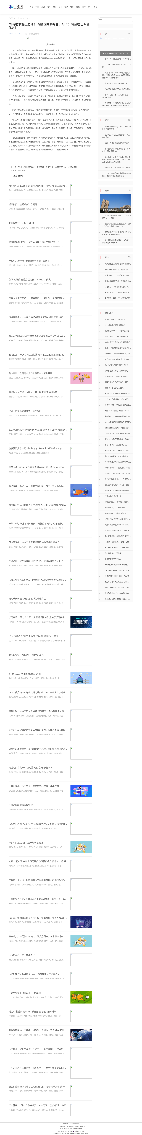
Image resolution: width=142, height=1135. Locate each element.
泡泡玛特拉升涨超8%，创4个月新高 (26, 655)
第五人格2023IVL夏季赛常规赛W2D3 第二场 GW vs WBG (37, 336)
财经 (89, 7)
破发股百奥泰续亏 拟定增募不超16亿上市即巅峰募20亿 (35, 448)
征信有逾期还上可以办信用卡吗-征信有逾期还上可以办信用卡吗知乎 (118, 371)
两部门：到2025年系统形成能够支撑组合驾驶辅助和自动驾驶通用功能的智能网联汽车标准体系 (116, 75)
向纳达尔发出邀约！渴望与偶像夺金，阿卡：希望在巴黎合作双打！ (38, 185)
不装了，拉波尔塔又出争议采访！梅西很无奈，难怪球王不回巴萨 (118, 348)
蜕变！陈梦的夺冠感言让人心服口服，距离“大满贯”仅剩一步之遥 (38, 1086)
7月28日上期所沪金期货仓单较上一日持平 (29, 261)
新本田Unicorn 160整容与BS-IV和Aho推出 (118, 376)
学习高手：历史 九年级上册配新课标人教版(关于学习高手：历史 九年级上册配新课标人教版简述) (38, 617)
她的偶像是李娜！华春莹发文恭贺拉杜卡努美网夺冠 (118, 587)
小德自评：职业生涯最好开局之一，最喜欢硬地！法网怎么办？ (38, 1049)
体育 (55, 7)
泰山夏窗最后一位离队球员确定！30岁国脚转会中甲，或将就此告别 (118, 536)
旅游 (66, 7)
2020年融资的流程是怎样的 (115, 325)
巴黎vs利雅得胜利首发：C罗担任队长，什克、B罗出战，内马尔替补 (118, 530)
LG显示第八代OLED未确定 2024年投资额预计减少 (33, 636)
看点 (95, 7)
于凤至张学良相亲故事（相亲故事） (26, 993)
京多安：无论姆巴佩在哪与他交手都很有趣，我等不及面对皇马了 (38, 880)
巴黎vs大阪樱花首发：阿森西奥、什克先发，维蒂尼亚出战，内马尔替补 (48, 167)
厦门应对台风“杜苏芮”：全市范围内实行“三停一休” (118, 485)
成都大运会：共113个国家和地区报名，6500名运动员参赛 (118, 336)
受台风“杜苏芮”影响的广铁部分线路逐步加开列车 (32, 1011)
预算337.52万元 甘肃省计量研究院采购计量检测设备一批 (118, 502)
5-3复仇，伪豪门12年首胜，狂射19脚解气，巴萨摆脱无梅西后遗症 (118, 542)
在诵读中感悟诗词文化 (113, 496)
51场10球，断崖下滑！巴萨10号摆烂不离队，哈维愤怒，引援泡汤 (38, 523)
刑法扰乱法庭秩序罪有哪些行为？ (117, 428)
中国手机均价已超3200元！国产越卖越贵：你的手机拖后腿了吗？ (118, 382)
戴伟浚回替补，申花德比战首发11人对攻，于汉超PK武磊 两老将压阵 (38, 1030)
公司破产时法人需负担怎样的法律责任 (27, 598)
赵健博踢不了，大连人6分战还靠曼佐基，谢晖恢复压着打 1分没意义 (38, 317)
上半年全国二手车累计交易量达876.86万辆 (115, 96)
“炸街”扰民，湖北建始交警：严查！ (26, 673)
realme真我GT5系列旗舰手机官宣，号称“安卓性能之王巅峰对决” (118, 422)
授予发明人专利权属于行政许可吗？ (118, 433)
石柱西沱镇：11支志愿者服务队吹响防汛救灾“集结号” (34, 542)
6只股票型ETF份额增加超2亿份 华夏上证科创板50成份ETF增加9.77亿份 (118, 513)
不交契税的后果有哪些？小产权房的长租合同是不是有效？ (116, 241)
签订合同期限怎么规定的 (21, 805)
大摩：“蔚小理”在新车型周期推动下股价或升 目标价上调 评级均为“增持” (38, 861)
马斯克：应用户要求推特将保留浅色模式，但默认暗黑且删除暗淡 (38, 824)
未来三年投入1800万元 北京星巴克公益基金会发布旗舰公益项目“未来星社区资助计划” (38, 580)
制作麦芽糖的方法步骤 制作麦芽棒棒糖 (118, 565)
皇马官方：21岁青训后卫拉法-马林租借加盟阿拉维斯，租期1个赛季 (38, 354)
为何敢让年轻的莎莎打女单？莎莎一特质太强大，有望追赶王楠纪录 (118, 473)
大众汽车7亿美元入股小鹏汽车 (116, 83)
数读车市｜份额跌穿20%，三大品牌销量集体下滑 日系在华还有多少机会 (116, 104)
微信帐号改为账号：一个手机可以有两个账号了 (118, 479)
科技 (84, 7)
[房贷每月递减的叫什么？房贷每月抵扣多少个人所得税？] (115, 203)
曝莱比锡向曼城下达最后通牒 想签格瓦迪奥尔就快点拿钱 (36, 711)
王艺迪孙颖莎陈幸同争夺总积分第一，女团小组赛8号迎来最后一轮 (38, 1068)
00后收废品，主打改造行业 (115, 508)
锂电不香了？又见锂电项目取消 (116, 445)
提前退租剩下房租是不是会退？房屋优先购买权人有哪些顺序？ (116, 233)
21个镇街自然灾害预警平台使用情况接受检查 (118, 599)
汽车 (37, 7)
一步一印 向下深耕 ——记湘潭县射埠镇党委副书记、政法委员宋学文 (118, 547)
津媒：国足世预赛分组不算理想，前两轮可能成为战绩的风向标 (118, 525)
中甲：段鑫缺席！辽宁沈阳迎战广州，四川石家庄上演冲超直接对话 (38, 692)
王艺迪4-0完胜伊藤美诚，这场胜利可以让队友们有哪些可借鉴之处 (118, 359)
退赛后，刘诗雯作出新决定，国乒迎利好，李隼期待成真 (36, 936)
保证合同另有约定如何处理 (115, 319)
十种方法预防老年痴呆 (113, 559)
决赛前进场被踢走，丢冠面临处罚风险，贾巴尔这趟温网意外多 (38, 749)
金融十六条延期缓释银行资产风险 (25, 411)
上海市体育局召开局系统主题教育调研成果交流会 (118, 439)
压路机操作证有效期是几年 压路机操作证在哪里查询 (34, 974)
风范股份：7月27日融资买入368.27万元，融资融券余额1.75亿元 (118, 451)
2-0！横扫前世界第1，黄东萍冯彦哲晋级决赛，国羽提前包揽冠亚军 (118, 399)
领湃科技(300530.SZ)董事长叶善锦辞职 (118, 331)
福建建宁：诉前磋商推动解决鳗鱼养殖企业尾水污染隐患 (118, 490)
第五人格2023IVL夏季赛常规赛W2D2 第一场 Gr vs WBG (36, 467)
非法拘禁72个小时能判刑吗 (22, 223)
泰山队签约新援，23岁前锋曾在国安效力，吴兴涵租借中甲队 (118, 456)
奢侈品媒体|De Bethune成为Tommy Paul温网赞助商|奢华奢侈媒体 (118, 593)
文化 (72, 7)
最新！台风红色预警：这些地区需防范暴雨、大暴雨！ (118, 393)
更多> (129, 33)
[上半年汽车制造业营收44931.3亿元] (115, 47)
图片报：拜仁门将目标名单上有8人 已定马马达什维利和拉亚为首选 (38, 505)
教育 (78, 7)
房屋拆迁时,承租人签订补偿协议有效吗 (118, 365)
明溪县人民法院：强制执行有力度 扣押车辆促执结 (33, 392)
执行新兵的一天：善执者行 (22, 955)
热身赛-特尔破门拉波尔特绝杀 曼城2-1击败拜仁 (118, 576)
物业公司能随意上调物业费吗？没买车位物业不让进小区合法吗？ (116, 225)
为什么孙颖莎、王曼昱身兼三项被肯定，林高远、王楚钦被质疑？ (118, 468)
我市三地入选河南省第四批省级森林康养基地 (30, 373)
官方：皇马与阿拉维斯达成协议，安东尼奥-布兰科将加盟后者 (118, 582)
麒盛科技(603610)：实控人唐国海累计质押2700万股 (34, 242)
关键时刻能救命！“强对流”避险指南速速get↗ (30, 767)
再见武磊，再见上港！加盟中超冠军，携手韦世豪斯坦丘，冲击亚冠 (38, 486)
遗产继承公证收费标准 (113, 553)
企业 (60, 7)
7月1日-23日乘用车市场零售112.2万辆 (116, 66)
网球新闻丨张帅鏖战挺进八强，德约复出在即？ (118, 354)
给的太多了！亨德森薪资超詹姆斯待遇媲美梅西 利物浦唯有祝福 (118, 342)
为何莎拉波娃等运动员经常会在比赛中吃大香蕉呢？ (118, 462)
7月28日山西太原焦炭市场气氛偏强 (26, 842)
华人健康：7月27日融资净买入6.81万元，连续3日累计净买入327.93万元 (38, 1105)
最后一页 (21, 171)
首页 (31, 7)
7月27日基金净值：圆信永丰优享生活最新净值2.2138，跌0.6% (118, 570)
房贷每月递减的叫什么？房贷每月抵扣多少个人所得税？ (116, 217)
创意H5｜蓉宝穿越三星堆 (114, 388)
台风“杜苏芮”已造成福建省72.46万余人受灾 (30, 279)
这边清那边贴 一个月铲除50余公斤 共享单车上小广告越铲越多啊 (38, 429)
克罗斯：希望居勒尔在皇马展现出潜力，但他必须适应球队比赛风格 (38, 730)
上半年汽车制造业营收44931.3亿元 (118, 59)
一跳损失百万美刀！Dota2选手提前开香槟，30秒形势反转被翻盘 (38, 899)
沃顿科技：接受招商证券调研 (23, 204)
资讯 (43, 7)
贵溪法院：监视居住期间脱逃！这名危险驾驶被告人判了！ (37, 561)
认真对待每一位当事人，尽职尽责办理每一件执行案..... (35, 786)
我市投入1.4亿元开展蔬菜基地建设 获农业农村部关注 (118, 519)
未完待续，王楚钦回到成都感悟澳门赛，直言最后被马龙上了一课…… (118, 416)
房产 (49, 7)
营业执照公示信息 (79, 1131)
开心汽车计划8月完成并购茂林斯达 (118, 89)
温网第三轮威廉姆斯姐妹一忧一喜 (117, 411)
